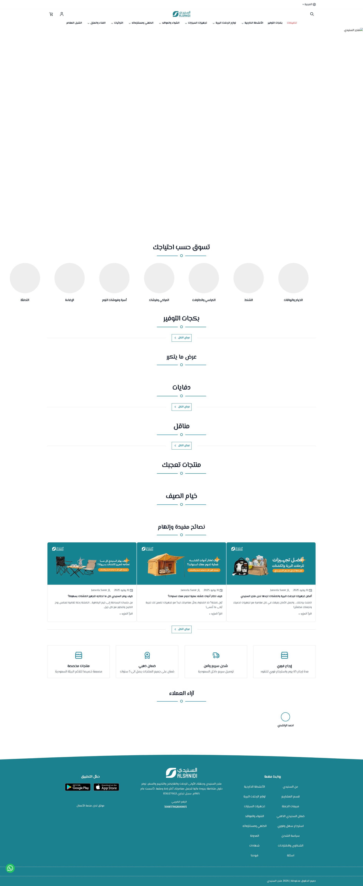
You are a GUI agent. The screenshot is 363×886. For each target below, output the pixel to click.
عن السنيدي (290, 787)
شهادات (254, 846)
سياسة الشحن (291, 836)
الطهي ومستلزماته (255, 826)
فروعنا (254, 855)
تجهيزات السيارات (254, 806)
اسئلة (290, 855)
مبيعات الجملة (290, 806)
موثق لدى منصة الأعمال (90, 806)
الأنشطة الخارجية (254, 787)
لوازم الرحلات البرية (254, 796)
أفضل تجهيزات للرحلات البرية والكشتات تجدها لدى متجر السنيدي (276, 596)
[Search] (311, 14)
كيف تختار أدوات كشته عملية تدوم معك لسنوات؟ (195, 596)
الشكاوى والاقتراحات (290, 846)
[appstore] (106, 787)
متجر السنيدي (274, 881)
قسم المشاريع (290, 796)
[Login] (61, 14)
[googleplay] (78, 787)
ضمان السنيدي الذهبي (291, 816)
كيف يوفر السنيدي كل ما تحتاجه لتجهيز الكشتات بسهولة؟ (100, 596)
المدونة (254, 836)
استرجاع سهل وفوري (291, 826)
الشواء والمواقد (254, 816)
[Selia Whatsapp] (10, 868)
